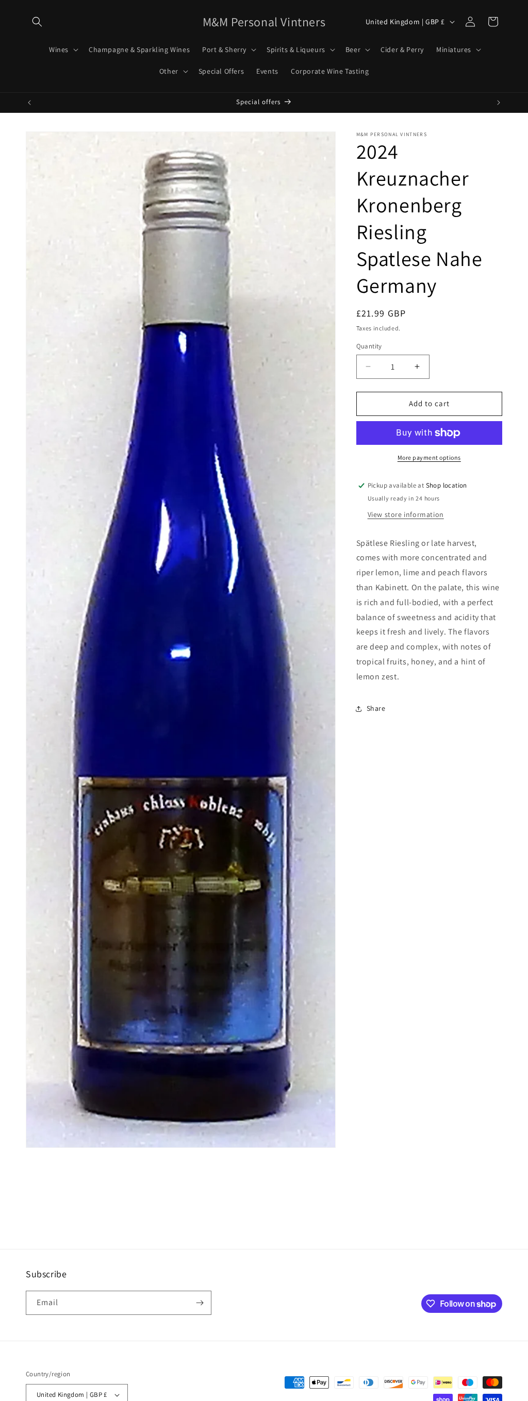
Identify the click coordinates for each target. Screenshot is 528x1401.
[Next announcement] (498, 102)
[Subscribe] (199, 1303)
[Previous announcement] (29, 102)
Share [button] (376, 708)
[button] (37, 21)
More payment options (429, 457)
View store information (406, 514)
